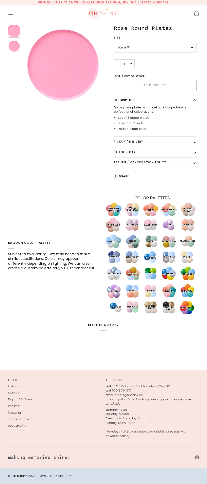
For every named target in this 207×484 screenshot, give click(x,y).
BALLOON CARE (125, 152)
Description (124, 100)
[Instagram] (197, 457)
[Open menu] (14, 13)
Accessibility (17, 426)
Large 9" (124, 47)
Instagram (15, 386)
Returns (13, 406)
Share (124, 176)
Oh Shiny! (19, 476)
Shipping (14, 413)
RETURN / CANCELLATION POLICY (140, 162)
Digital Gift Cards (20, 399)
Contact (14, 393)
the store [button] (114, 380)
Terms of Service (20, 419)
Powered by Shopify (54, 476)
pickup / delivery (128, 142)
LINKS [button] (12, 380)
